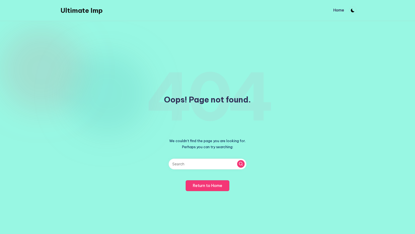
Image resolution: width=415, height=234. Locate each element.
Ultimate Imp (82, 10)
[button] (241, 164)
